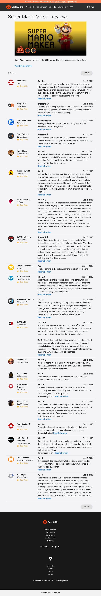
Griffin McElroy (23, 199)
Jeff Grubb (21, 322)
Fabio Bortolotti (23, 424)
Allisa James (22, 401)
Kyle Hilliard (22, 151)
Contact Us (50, 541)
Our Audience (50, 535)
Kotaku (19, 268)
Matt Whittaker (23, 277)
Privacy (50, 574)
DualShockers (22, 404)
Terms (50, 572)
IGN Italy (20, 427)
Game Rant (21, 106)
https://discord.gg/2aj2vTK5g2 (63, 1)
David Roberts (23, 134)
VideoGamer (22, 376)
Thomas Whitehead (25, 299)
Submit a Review (50, 529)
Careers (50, 569)
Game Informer (23, 154)
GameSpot (21, 173)
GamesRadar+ (22, 137)
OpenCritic (37, 580)
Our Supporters (50, 538)
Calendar (52, 7)
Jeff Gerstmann (24, 237)
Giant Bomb (21, 240)
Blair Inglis (21, 474)
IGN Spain (21, 390)
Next (86, 73)
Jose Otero (22, 81)
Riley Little (21, 103)
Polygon (20, 202)
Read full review (44, 98)
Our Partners (50, 532)
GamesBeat (21, 325)
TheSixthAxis (22, 477)
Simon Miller (22, 373)
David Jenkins (23, 458)
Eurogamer (21, 123)
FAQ (71, 7)
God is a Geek (22, 362)
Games (39, 7)
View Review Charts (23, 66)
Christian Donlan (24, 120)
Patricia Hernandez (25, 266)
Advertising (50, 566)
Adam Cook (22, 359)
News (28, 7)
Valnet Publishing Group (59, 580)
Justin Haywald (23, 171)
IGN (18, 83)
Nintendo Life (22, 302)
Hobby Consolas (23, 443)
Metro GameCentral (25, 460)
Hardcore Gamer (23, 279)
